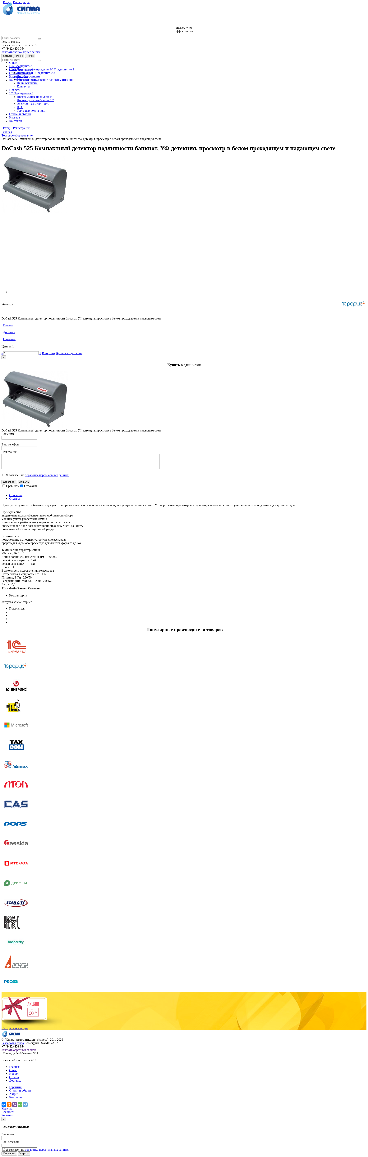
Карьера (14, 117)
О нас (13, 62)
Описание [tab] (15, 495)
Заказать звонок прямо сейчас (21, 52)
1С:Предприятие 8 (21, 93)
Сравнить (13, 486)
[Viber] (14, 1104)
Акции (13, 1094)
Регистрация (21, 2)
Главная (14, 1066)
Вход (6, 2)
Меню (19, 55)
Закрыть (24, 481)
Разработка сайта (13, 1043)
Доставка (9, 332)
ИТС (20, 107)
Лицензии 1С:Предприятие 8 (36, 72)
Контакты (15, 80)
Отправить (9, 481)
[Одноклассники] (9, 1104)
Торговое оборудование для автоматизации (45, 79)
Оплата (8, 325)
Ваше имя (8, 434)
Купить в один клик (69, 353)
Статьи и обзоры (20, 114)
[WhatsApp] (20, 1104)
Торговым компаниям (31, 110)
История (22, 76)
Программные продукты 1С (35, 96)
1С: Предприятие (20, 66)
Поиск (30, 55)
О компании (25, 72)
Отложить (30, 486)
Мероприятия (26, 79)
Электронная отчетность (33, 103)
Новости (15, 90)
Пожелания (9, 451)
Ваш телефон (10, 444)
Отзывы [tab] (14, 498)
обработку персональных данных (47, 475)
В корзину (48, 353)
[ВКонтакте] (4, 1104)
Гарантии (9, 339)
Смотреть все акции (15, 1028)
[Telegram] (25, 1104)
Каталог (7, 55)
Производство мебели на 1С (35, 100)
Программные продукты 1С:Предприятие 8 (45, 69)
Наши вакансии (27, 83)
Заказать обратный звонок (19, 1050)
